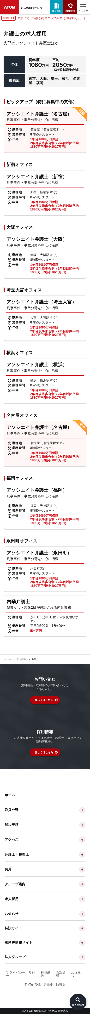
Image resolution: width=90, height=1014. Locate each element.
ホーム (7, 659)
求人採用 (21, 659)
